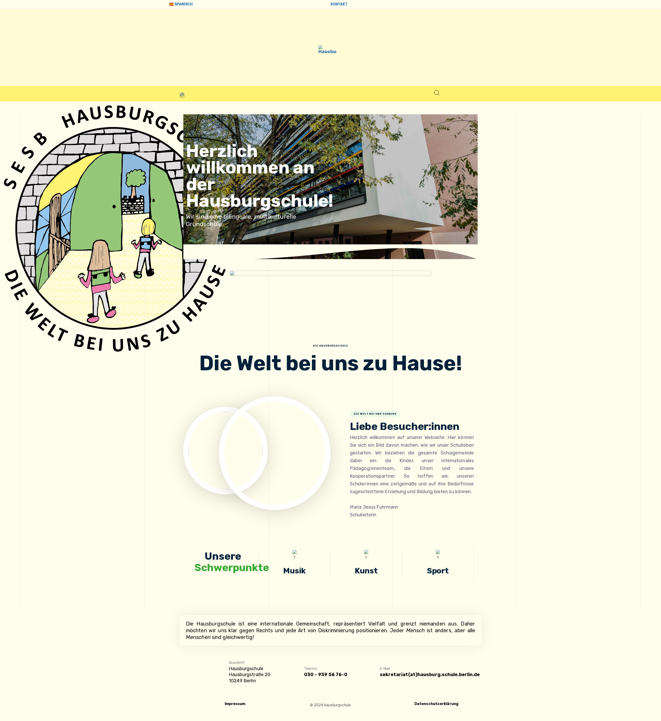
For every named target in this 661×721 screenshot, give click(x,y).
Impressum (235, 704)
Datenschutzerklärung (436, 704)
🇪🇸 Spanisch (181, 4)
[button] (436, 94)
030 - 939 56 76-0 (325, 674)
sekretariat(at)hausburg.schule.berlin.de (430, 674)
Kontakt (339, 4)
